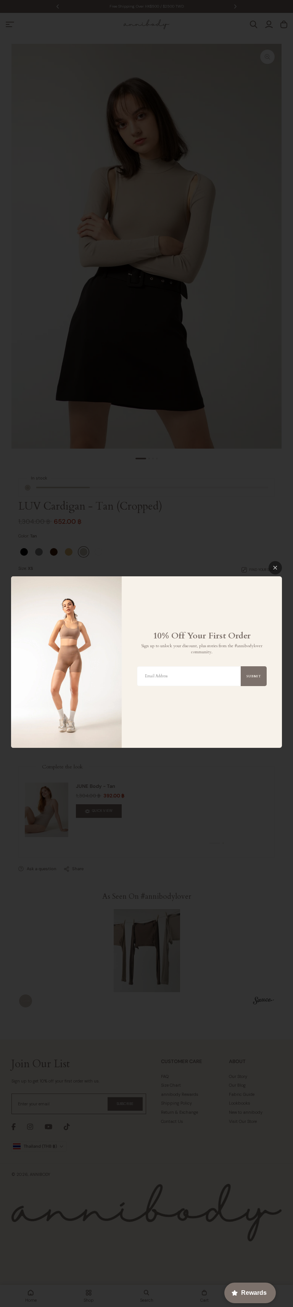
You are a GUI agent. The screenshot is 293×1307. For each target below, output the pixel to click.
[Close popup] (275, 567)
